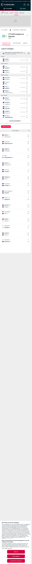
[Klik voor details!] (15, 60)
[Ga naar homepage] (9, 5)
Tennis (5, 30)
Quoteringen (17, 43)
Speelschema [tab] (6, 126)
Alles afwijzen (16, 556)
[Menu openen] (28, 4)
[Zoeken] (24, 4)
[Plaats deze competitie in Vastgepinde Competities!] (27, 35)
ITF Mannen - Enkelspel (19, 30)
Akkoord (16, 551)
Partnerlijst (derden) (7, 548)
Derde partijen (9, 538)
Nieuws (25, 43)
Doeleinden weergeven (16, 560)
